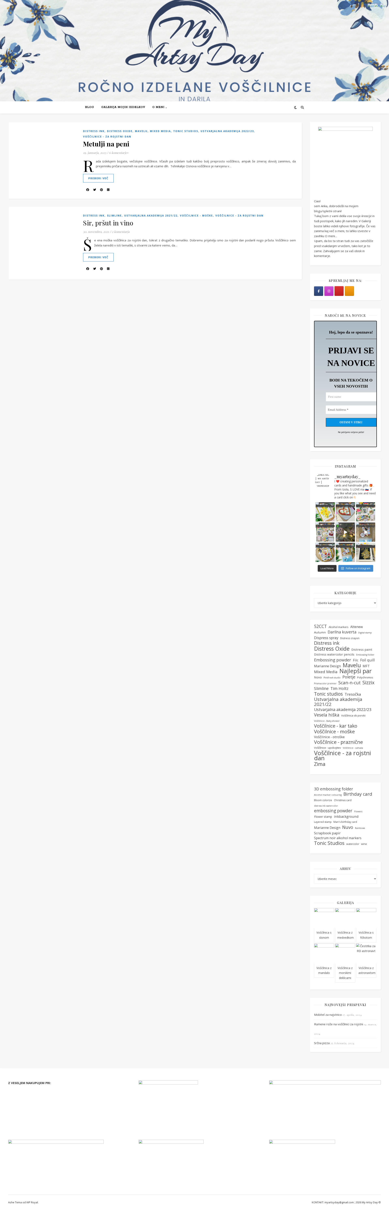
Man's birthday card (345, 822)
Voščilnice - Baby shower (327, 721)
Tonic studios (185, 131)
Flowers (358, 811)
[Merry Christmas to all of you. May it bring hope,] (345, 532)
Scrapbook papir (327, 833)
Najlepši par (355, 671)
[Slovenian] (383, 5)
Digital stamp (365, 632)
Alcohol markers (338, 627)
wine (364, 844)
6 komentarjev (118, 153)
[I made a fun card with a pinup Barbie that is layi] (365, 532)
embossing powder (333, 810)
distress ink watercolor (326, 805)
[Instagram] (328, 291)
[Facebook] (318, 291)
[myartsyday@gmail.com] (339, 291)
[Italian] (377, 5)
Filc (355, 660)
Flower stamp (323, 817)
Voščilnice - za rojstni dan (107, 136)
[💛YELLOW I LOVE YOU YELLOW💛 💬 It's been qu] (325, 511)
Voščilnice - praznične (338, 742)
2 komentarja (120, 232)
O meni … (159, 107)
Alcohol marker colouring (328, 794)
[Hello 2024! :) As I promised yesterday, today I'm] (365, 511)
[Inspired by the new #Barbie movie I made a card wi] (345, 552)
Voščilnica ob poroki (353, 715)
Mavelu (141, 131)
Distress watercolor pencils (334, 654)
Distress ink (94, 131)
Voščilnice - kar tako (335, 725)
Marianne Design (327, 666)
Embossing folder (365, 654)
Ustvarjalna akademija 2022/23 (227, 131)
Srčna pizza (322, 1043)
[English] (371, 5)
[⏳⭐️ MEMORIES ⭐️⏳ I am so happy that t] (365, 552)
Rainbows (360, 828)
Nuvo (347, 827)
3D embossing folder (333, 789)
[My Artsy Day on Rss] (349, 291)
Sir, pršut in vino (108, 222)
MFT (366, 666)
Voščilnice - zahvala (353, 747)
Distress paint (361, 649)
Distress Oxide (120, 131)
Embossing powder (332, 659)
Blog (89, 107)
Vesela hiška (326, 714)
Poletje (348, 677)
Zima (319, 764)
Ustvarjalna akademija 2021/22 (150, 215)
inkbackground (346, 816)
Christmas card (343, 800)
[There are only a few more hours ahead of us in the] (325, 532)
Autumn (320, 632)
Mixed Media (160, 131)
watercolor (352, 844)
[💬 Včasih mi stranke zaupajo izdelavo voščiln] (325, 552)
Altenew (356, 626)
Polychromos (365, 677)
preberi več (98, 178)
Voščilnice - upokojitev (327, 747)
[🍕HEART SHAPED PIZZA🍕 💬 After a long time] (345, 511)
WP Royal (32, 1202)
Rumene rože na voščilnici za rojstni (338, 1024)
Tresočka (353, 694)
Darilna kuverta (342, 632)
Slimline (114, 215)
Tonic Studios (329, 843)
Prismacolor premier (325, 683)
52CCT (320, 626)
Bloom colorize (323, 800)
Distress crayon (349, 638)
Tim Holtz (339, 688)
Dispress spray (326, 637)
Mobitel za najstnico (328, 1015)
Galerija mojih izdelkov (123, 107)
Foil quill (367, 660)
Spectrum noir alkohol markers (337, 838)
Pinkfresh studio (332, 677)
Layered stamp (323, 822)
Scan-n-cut (349, 682)
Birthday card (357, 794)
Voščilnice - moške (196, 215)
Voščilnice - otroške (329, 737)
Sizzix (368, 682)
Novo (318, 677)
